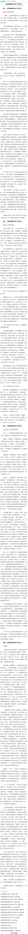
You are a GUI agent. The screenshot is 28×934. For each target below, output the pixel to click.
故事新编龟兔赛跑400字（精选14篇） (11, 902)
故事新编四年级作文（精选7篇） (9, 920)
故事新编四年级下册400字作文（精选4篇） (12, 915)
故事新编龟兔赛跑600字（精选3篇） (10, 907)
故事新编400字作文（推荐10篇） (9, 894)
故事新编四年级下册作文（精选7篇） (11, 896)
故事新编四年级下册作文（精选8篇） (11, 917)
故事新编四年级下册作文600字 (9, 928)
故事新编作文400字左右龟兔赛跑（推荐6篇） (13, 909)
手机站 (12, 933)
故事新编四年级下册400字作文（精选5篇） (12, 899)
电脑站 (16, 933)
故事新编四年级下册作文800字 (9, 922)
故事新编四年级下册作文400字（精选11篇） (12, 904)
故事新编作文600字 (6, 925)
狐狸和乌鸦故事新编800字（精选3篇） (11, 930)
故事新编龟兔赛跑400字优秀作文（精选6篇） (13, 912)
